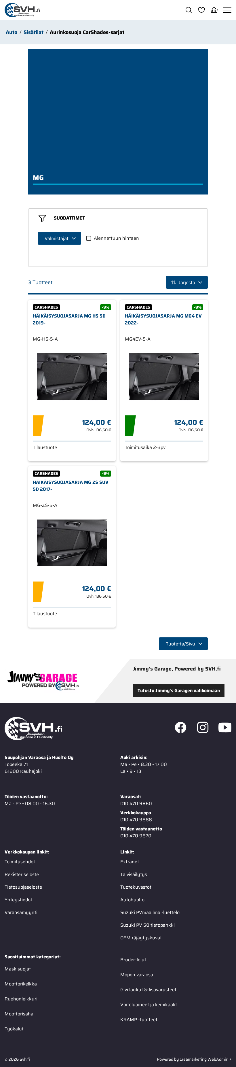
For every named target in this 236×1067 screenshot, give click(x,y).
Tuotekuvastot (135, 887)
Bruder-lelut (133, 959)
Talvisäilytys (133, 874)
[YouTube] (224, 728)
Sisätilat (33, 32)
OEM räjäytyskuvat (141, 937)
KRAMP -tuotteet (138, 1019)
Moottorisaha (19, 1013)
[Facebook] (180, 728)
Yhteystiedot (18, 899)
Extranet (129, 861)
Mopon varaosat (137, 974)
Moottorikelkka (21, 983)
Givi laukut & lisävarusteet (148, 989)
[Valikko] (227, 10)
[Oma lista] (201, 10)
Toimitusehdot (20, 861)
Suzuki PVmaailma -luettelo (150, 912)
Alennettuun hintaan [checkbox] (116, 238)
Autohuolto (132, 899)
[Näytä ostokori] (214, 10)
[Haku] (188, 10)
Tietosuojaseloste (23, 887)
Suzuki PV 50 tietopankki (147, 925)
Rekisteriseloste (22, 874)
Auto (11, 32)
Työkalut (14, 1028)
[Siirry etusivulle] (22, 10)
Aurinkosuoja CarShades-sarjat (87, 32)
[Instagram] (202, 728)
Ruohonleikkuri (21, 998)
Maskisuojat (18, 968)
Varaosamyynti (21, 912)
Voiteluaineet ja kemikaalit (148, 1004)
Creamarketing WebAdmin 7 (205, 1059)
